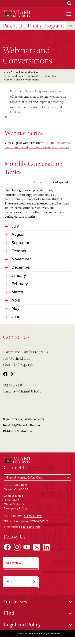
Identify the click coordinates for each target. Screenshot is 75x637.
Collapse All (61, 182)
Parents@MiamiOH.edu (22, 391)
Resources (49, 76)
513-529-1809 (33, 515)
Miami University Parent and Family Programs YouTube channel (37, 144)
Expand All (41, 182)
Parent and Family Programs (33, 26)
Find (9, 612)
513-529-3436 (13, 384)
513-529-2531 (39, 521)
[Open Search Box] (69, 3)
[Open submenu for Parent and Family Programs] (70, 25)
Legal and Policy (22, 624)
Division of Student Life (17, 431)
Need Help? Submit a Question (22, 425)
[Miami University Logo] (17, 13)
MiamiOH (9, 72)
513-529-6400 (30, 527)
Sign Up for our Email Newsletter (23, 419)
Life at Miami (27, 72)
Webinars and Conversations (21, 79)
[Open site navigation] (68, 14)
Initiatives (15, 601)
